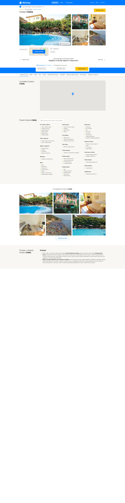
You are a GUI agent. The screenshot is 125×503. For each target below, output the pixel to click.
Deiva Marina (38, 6)
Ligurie (33, 6)
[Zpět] (20, 7)
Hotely (61, 2)
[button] (73, 94)
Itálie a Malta (28, 6)
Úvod (24, 6)
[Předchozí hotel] (20, 59)
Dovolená (54, 2)
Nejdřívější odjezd (41, 68)
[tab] (24, 74)
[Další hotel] (104, 59)
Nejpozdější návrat (61, 68)
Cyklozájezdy (69, 2)
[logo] (24, 2)
